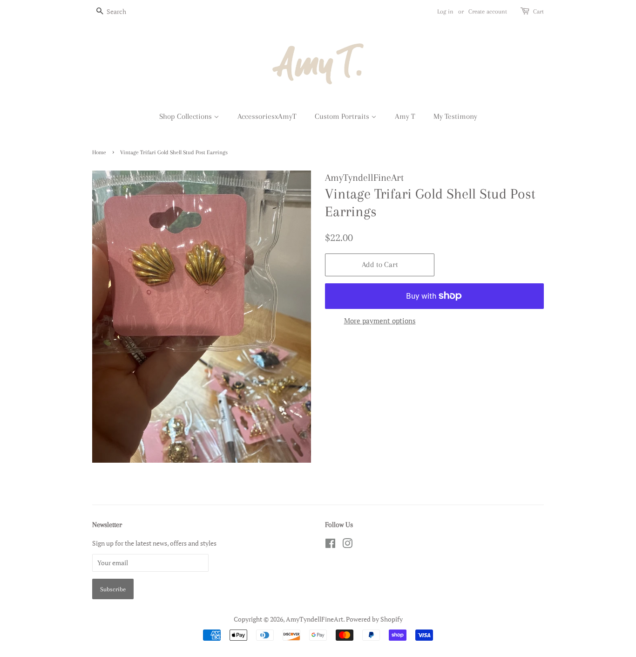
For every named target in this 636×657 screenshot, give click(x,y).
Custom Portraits (343, 116)
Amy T (405, 116)
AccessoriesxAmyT (267, 116)
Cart (538, 11)
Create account (487, 11)
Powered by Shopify (374, 619)
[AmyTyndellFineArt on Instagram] (347, 545)
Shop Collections (186, 116)
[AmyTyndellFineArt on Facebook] (330, 545)
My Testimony (455, 116)
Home (99, 152)
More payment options (380, 320)
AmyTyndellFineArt (314, 619)
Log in (445, 11)
